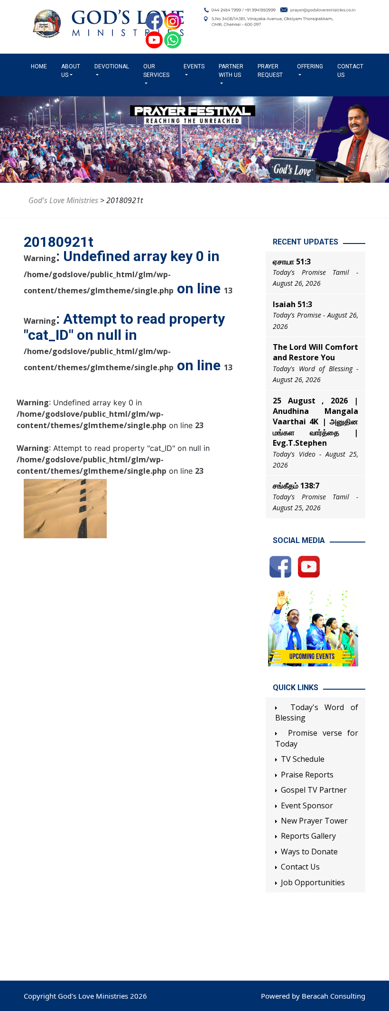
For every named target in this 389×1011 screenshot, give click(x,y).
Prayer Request (270, 70)
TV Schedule (302, 759)
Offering (310, 66)
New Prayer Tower (314, 820)
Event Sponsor (307, 805)
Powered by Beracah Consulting (313, 996)
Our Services (156, 70)
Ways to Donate (309, 851)
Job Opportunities (313, 882)
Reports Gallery (308, 836)
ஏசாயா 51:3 (292, 261)
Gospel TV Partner (314, 790)
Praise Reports (307, 774)
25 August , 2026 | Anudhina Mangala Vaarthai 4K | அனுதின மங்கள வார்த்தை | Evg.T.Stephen (315, 422)
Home (41, 66)
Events (194, 66)
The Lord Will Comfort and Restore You (315, 352)
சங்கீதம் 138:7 (296, 485)
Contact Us (350, 70)
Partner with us (231, 70)
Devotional (111, 66)
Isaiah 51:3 (292, 304)
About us (70, 70)
